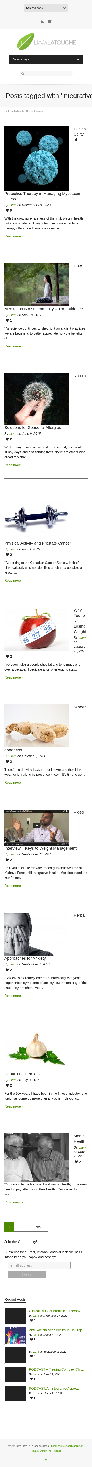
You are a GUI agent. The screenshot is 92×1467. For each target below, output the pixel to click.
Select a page (34, 8)
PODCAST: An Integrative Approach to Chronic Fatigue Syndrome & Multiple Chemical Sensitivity (57, 1388)
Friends (57, 1450)
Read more (12, 236)
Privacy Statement (41, 1450)
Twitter (40, 19)
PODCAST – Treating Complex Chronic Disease (57, 1369)
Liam (13, 205)
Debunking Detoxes (22, 1074)
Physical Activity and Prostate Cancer (37, 543)
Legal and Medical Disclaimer (67, 1446)
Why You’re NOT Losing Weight (80, 621)
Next (39, 1227)
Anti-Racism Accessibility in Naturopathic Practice (57, 1330)
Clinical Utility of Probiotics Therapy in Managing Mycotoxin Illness (57, 1311)
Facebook (51, 19)
